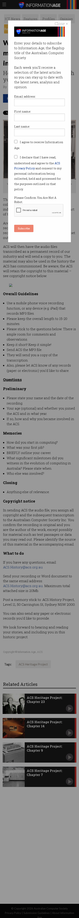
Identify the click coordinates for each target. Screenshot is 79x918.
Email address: (25, 96)
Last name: (22, 126)
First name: (22, 111)
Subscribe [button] (24, 228)
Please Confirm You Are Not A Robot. (35, 200)
